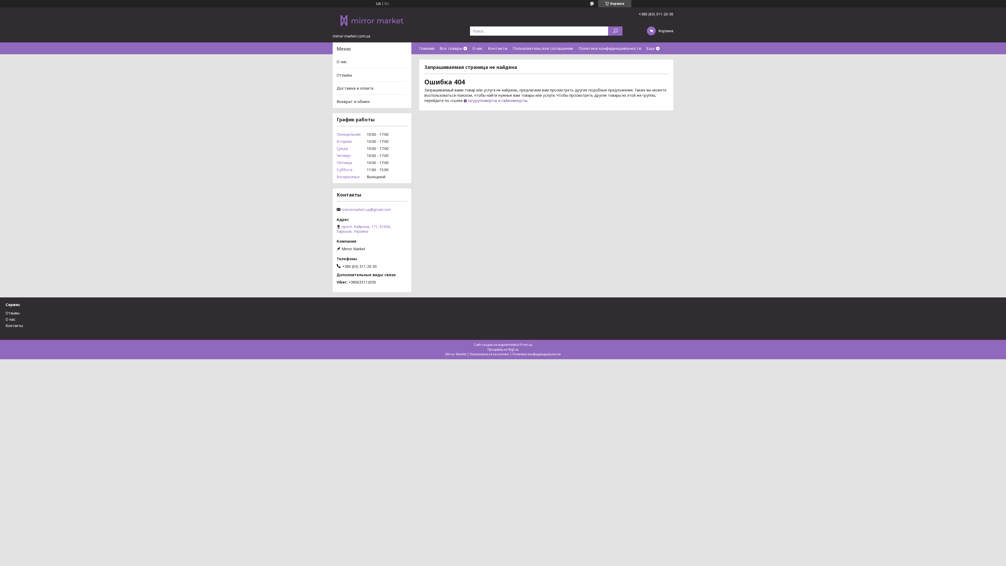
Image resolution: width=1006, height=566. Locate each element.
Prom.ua (526, 344)
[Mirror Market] (372, 20)
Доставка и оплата (355, 88)
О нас (477, 48)
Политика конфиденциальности (609, 48)
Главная (426, 48)
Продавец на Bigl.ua (503, 349)
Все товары (451, 48)
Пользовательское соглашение (543, 48)
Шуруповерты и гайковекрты (497, 100)
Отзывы (344, 75)
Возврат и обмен (353, 101)
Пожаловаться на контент (489, 354)
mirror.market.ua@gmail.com (366, 209)
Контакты (497, 48)
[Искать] (615, 31)
